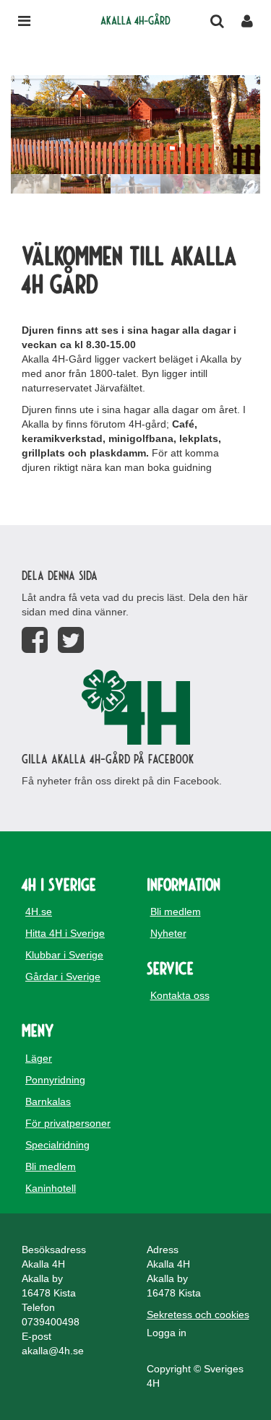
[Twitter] (71, 640)
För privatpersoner (68, 1123)
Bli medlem (175, 911)
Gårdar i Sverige (62, 976)
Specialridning (57, 1145)
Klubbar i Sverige (64, 955)
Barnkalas (48, 1101)
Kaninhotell (50, 1188)
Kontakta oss (180, 995)
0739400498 (50, 1322)
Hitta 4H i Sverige (65, 933)
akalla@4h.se (53, 1350)
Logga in (166, 1332)
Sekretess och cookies (198, 1314)
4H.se (38, 911)
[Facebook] (35, 640)
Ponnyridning (55, 1080)
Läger (38, 1058)
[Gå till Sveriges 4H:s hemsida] (135, 707)
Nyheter (168, 933)
